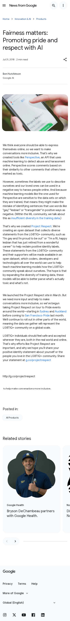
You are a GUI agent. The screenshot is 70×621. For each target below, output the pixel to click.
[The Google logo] (9, 572)
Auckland (60, 311)
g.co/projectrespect (38, 360)
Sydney (44, 311)
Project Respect (41, 226)
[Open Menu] (4, 5)
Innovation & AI (23, 18)
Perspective (32, 157)
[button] (65, 59)
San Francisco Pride (37, 315)
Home (6, 18)
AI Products (12, 417)
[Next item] (15, 541)
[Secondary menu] (63, 5)
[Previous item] (7, 541)
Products (41, 18)
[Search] (54, 5)
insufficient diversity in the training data (35, 218)
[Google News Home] (23, 5)
